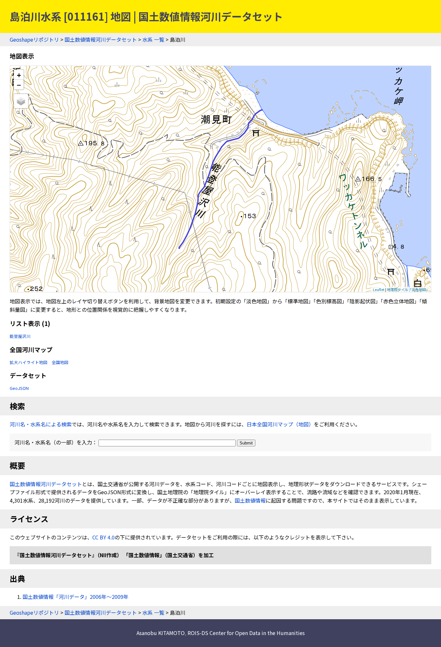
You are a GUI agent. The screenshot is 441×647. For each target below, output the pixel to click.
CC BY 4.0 (103, 537)
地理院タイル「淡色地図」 (408, 289)
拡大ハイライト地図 (28, 362)
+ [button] (19, 75)
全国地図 (60, 362)
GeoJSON (19, 388)
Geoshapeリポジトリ (34, 39)
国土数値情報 (250, 500)
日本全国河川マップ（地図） (280, 424)
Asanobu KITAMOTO (161, 633)
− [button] (19, 84)
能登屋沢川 (20, 336)
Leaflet (379, 289)
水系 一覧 (153, 39)
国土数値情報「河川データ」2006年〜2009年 (75, 596)
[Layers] (21, 101)
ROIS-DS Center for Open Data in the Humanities (246, 633)
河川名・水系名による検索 (41, 424)
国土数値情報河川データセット (101, 39)
